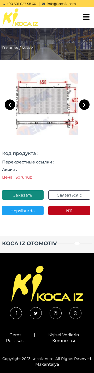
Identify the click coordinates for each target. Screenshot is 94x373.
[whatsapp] (75, 313)
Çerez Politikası (15, 337)
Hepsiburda (22, 210)
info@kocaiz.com (61, 4)
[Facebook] (16, 313)
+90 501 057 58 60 (21, 4)
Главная (10, 47)
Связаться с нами (69, 196)
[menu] (86, 17)
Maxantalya (47, 364)
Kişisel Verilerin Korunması (63, 337)
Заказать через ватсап (22, 196)
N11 (69, 210)
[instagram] (56, 313)
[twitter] (36, 313)
